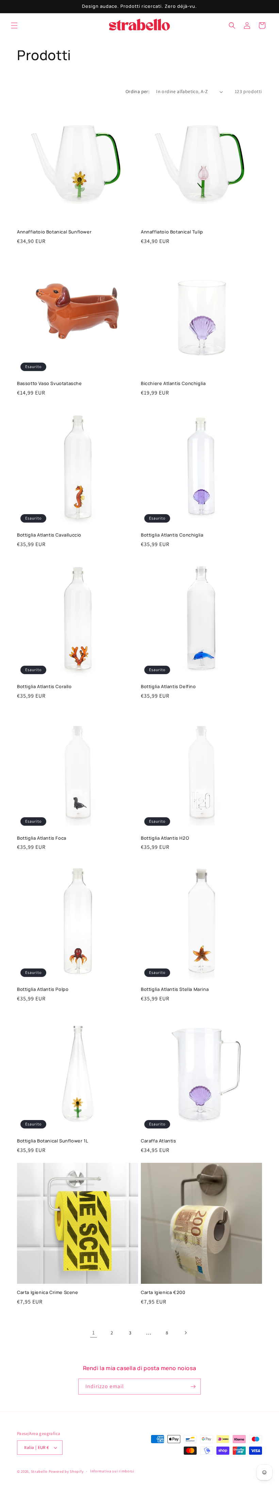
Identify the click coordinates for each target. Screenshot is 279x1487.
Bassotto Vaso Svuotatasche (49, 383)
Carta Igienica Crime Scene (47, 1292)
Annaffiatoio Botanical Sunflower (54, 232)
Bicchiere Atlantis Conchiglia (173, 383)
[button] (14, 25)
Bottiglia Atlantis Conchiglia (172, 535)
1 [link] (93, 1332)
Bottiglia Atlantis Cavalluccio (49, 535)
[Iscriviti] (192, 1387)
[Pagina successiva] (185, 1332)
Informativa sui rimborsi (112, 1471)
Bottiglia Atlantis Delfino (168, 686)
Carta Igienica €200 (163, 1292)
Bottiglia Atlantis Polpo (42, 989)
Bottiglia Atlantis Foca (41, 838)
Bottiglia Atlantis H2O (165, 838)
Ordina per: (137, 91)
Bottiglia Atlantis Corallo (44, 686)
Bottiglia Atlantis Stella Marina (175, 989)
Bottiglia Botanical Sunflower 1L (52, 1141)
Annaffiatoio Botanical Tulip (172, 232)
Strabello (39, 1471)
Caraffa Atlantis (158, 1141)
